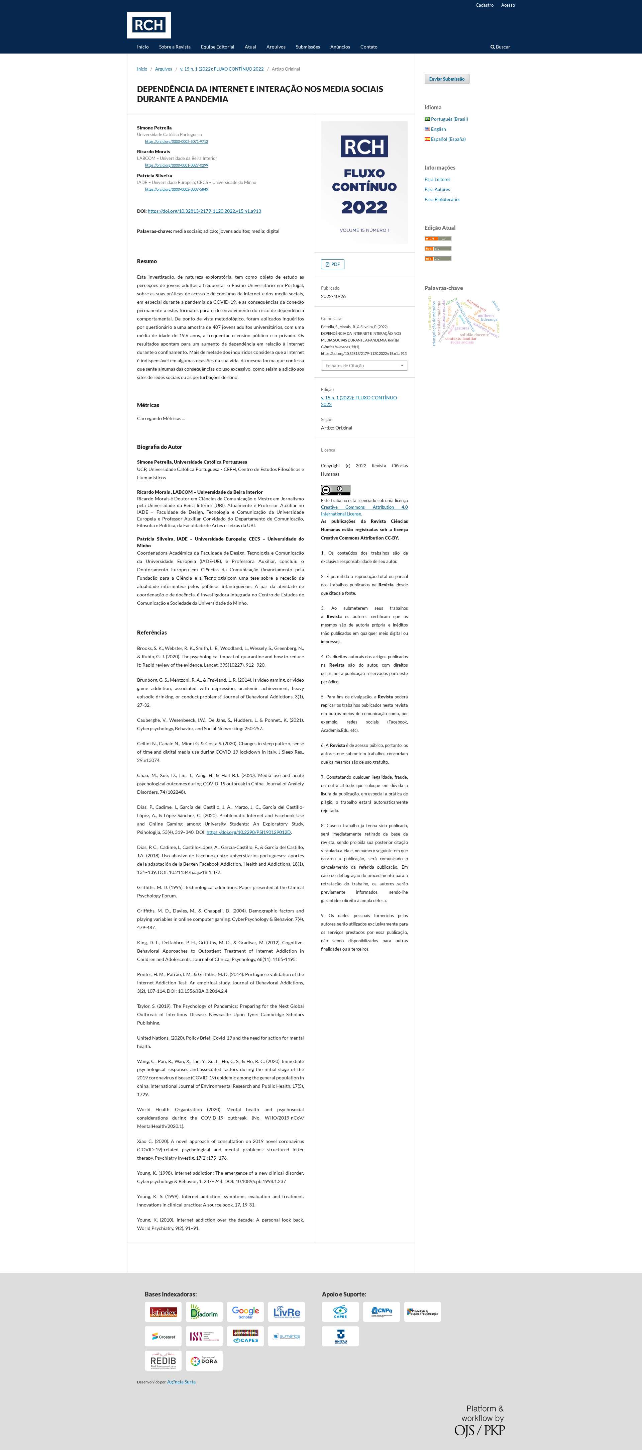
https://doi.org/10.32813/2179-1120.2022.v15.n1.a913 (204, 211)
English (438, 129)
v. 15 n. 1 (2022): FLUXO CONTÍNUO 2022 (222, 69)
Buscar (502, 47)
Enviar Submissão (447, 79)
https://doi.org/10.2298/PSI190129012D (249, 832)
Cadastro (485, 5)
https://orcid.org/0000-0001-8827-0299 (176, 166)
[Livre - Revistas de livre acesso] (286, 1312)
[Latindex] (163, 1312)
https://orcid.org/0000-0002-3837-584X (176, 189)
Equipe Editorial (217, 47)
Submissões (308, 47)
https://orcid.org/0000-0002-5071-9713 (176, 141)
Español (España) (448, 139)
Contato (369, 47)
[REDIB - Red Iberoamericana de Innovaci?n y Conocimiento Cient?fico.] (163, 1361)
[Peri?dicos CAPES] (245, 1336)
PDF (335, 264)
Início (143, 47)
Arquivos (276, 47)
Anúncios (340, 47)
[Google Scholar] (245, 1312)
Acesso (508, 5)
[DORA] (204, 1361)
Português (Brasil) (449, 119)
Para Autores (437, 189)
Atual (250, 47)
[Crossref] (163, 1336)
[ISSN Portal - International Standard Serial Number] (204, 1336)
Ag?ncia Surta (181, 1381)
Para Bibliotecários (442, 199)
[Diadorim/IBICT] (204, 1312)
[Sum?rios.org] (286, 1336)
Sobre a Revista (175, 47)
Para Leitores (437, 179)
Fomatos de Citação (345, 365)
